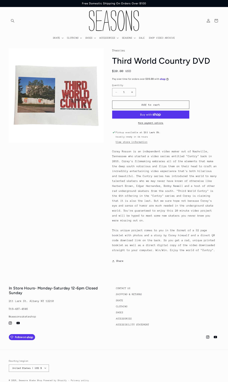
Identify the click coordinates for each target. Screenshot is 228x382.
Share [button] (119, 261)
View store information (131, 142)
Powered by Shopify (55, 380)
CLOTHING (122, 306)
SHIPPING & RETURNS (129, 294)
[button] (13, 21)
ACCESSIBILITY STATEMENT (132, 324)
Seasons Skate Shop (31, 380)
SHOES (119, 312)
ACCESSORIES (124, 318)
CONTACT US (123, 288)
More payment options (150, 123)
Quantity (117, 85)
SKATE (119, 300)
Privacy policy (80, 380)
